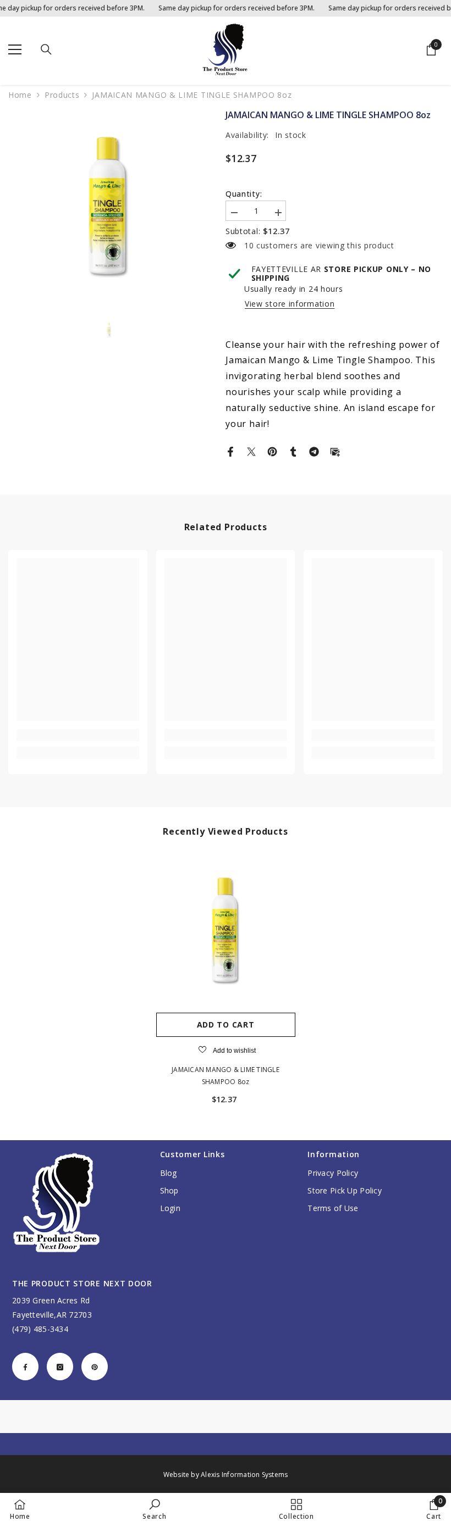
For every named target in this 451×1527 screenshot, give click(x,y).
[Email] (335, 450)
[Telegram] (314, 450)
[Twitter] (251, 450)
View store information (289, 304)
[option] (108, 207)
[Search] (46, 49)
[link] (77, 735)
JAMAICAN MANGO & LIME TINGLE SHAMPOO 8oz (225, 1075)
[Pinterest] (272, 450)
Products (62, 95)
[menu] (14, 49)
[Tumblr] (293, 450)
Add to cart (226, 1024)
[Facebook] (230, 450)
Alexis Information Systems (244, 1474)
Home (20, 95)
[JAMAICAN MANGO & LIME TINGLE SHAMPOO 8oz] (225, 930)
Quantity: (244, 194)
